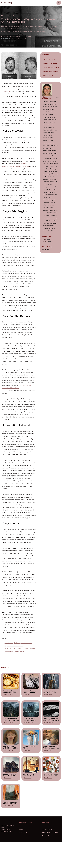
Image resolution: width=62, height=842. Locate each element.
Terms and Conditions (50, 832)
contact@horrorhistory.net (7, 825)
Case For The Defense (51, 67)
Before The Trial (49, 60)
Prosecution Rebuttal (51, 71)
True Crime (10, 15)
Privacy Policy (47, 829)
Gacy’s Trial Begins (50, 63)
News (21, 829)
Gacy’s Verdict (49, 75)
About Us (45, 835)
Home (3, 15)
